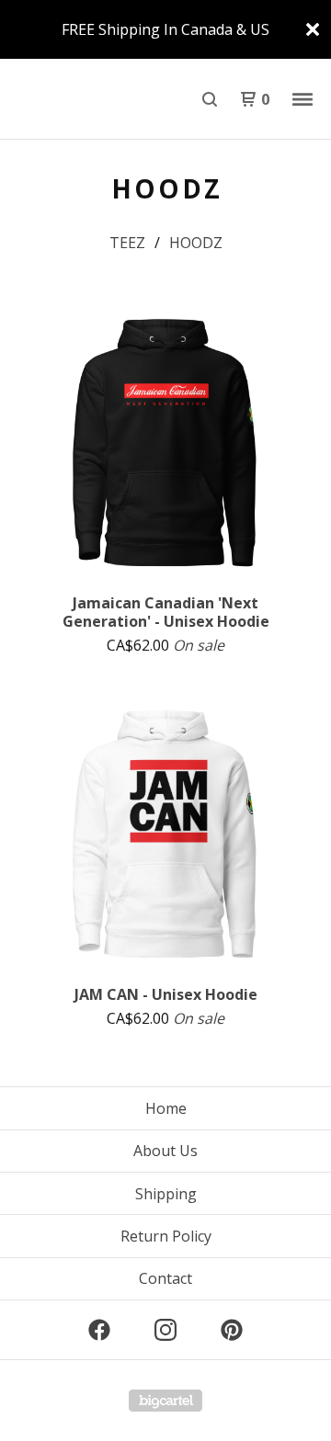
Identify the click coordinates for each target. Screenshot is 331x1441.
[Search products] (210, 99)
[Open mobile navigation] (302, 99)
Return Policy (165, 1236)
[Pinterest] (231, 1330)
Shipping (166, 1194)
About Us (165, 1150)
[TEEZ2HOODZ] (90, 99)
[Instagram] (165, 1330)
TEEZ (127, 243)
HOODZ (196, 243)
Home (166, 1108)
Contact (165, 1278)
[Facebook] (99, 1330)
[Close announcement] (312, 29)
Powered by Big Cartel (165, 1401)
